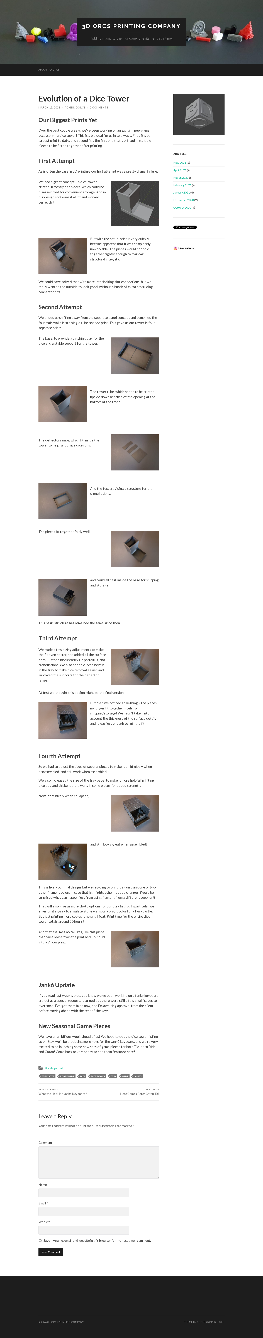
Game (125, 1076)
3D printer (48, 1076)
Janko (138, 1076)
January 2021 (181, 192)
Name (43, 1185)
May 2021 (179, 162)
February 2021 (182, 185)
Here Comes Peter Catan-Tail (139, 1092)
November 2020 (183, 200)
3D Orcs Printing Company (131, 26)
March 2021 (181, 177)
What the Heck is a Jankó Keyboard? (62, 1092)
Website (44, 1222)
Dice (82, 1076)
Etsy (113, 1076)
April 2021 (179, 170)
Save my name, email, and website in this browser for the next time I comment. (97, 1240)
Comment (45, 1142)
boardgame (67, 1076)
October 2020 (182, 207)
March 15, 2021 (49, 107)
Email (43, 1203)
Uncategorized (54, 1068)
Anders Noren (206, 1322)
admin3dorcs (75, 107)
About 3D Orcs (49, 69)
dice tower (98, 1076)
